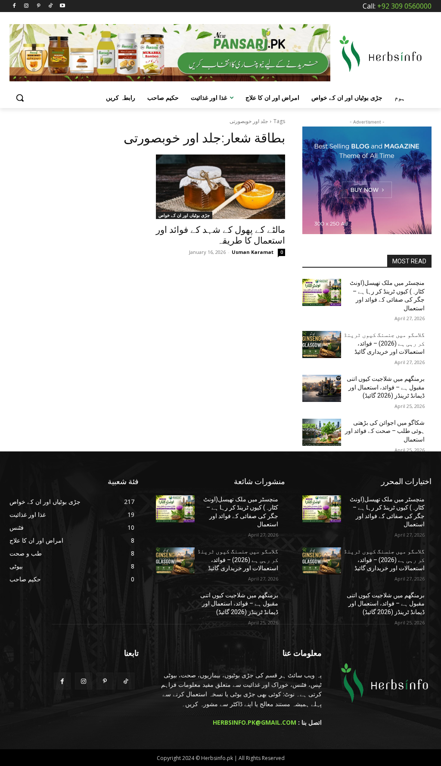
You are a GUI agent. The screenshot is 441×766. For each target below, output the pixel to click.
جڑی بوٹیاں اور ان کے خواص (184, 215)
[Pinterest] (38, 6)
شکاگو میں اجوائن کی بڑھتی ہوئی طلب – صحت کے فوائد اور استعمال (385, 431)
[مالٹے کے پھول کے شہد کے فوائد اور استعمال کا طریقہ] (220, 186)
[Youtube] (62, 6)
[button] (19, 97)
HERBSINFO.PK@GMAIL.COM (254, 722)
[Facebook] (14, 6)
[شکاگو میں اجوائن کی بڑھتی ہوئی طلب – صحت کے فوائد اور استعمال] (321, 432)
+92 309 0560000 (404, 6)
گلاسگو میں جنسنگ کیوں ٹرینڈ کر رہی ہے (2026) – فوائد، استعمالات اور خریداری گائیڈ (384, 343)
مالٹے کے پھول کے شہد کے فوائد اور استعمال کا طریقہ (220, 235)
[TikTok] (50, 6)
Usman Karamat (252, 252)
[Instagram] (26, 6)
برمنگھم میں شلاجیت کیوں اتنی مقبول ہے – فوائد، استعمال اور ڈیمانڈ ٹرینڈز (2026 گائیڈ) (386, 387)
